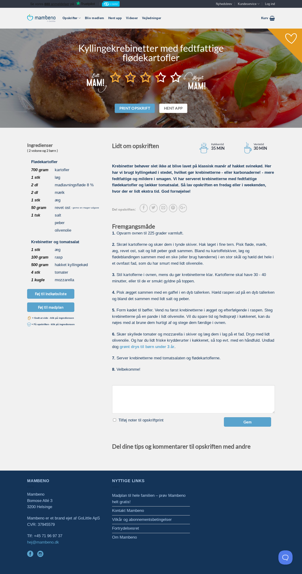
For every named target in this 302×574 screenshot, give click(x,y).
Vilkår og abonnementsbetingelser (142, 519)
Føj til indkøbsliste (51, 293)
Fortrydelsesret (125, 528)
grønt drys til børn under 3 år (147, 346)
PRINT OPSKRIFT (134, 108)
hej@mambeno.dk (43, 542)
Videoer (132, 18)
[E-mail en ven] (163, 208)
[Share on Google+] (183, 208)
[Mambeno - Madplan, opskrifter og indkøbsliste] (41, 18)
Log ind (270, 4)
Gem (247, 422)
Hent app (115, 18)
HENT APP (173, 108)
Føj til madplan (50, 307)
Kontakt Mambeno (128, 510)
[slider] (145, 77)
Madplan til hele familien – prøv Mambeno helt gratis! (148, 498)
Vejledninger (151, 18)
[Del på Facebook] (144, 208)
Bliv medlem (94, 18)
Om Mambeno (124, 537)
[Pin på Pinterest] (173, 208)
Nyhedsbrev (224, 4)
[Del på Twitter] (153, 208)
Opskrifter (70, 18)
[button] (268, 18)
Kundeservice (247, 4)
